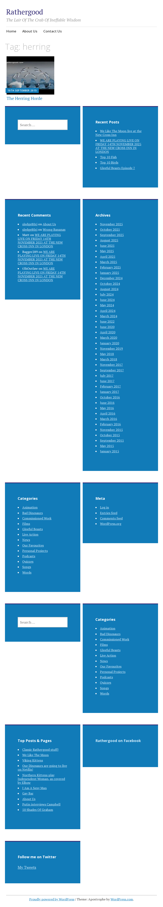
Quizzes (27, 561)
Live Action (30, 534)
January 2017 (109, 392)
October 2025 (110, 229)
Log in (104, 507)
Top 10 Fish (108, 157)
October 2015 (110, 435)
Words (26, 572)
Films (26, 523)
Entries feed (108, 513)
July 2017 (107, 375)
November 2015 (111, 430)
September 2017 (112, 370)
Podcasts (28, 556)
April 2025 (107, 256)
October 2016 (110, 397)
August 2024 (109, 289)
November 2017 (111, 364)
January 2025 (109, 272)
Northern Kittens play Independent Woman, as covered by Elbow (41, 779)
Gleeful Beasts (32, 529)
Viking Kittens (32, 760)
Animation (30, 507)
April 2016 (107, 413)
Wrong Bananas (54, 229)
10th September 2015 (22, 90)
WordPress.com (122, 899)
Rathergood (24, 12)
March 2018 (108, 359)
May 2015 (107, 446)
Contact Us (52, 31)
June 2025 (107, 245)
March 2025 (108, 262)
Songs (26, 567)
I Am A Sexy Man (34, 788)
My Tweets (27, 867)
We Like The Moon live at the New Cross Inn (118, 133)
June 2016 (107, 402)
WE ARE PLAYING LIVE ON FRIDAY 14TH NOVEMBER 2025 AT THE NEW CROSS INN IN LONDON (118, 146)
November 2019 (111, 348)
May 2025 (107, 251)
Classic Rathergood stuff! (40, 749)
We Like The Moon (35, 755)
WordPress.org (110, 523)
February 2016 (110, 424)
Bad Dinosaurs (32, 513)
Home (11, 31)
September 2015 (112, 440)
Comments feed (111, 518)
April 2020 (107, 332)
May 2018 (107, 354)
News (26, 540)
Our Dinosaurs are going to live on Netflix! (42, 767)
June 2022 (107, 321)
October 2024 (110, 283)
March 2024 (108, 316)
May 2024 (107, 305)
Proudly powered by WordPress (51, 899)
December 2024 (111, 278)
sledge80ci (29, 224)
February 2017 (110, 386)
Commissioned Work (36, 518)
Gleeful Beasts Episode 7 (117, 168)
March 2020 (108, 337)
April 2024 (107, 311)
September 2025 (112, 235)
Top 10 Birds (109, 162)
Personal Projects (35, 551)
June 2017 (107, 381)
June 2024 (107, 300)
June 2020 (107, 327)
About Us (29, 31)
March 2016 (108, 419)
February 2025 (110, 267)
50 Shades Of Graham (37, 809)
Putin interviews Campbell (41, 804)
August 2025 (109, 240)
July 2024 (107, 294)
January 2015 (109, 451)
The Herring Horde (24, 98)
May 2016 (107, 408)
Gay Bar (27, 793)
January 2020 (109, 343)
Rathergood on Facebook (118, 740)
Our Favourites (33, 545)
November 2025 (111, 224)
